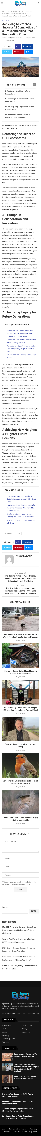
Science (4, 1032)
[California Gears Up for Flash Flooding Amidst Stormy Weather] (20, 655)
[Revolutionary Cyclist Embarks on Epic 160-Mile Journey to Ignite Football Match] (20, 692)
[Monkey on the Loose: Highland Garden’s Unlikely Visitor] (7, 1079)
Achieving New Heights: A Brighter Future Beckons (17, 115)
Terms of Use (27, 1025)
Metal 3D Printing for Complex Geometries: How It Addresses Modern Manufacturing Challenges (19, 930)
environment (15, 11)
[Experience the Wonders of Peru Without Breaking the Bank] (7, 1057)
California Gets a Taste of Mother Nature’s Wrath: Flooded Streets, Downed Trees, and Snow (20, 333)
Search (5, 907)
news (18, 534)
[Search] (39, 3)
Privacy (24, 1029)
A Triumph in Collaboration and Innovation (19, 100)
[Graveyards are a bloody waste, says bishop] (20, 729)
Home (4, 11)
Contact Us (26, 1032)
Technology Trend (8, 1039)
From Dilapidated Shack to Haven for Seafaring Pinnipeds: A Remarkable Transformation (21, 508)
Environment (6, 1025)
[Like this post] (18, 46)
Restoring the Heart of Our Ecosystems (17, 92)
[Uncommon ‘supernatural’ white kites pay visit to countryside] (20, 802)
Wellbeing (5, 1035)
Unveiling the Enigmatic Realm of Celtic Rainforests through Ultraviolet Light (21, 499)
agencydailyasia (16, 38)
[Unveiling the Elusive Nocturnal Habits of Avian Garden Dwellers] (20, 765)
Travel (4, 1029)
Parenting (5, 1042)
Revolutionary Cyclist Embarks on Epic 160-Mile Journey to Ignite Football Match (21, 348)
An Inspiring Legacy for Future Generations (19, 108)
